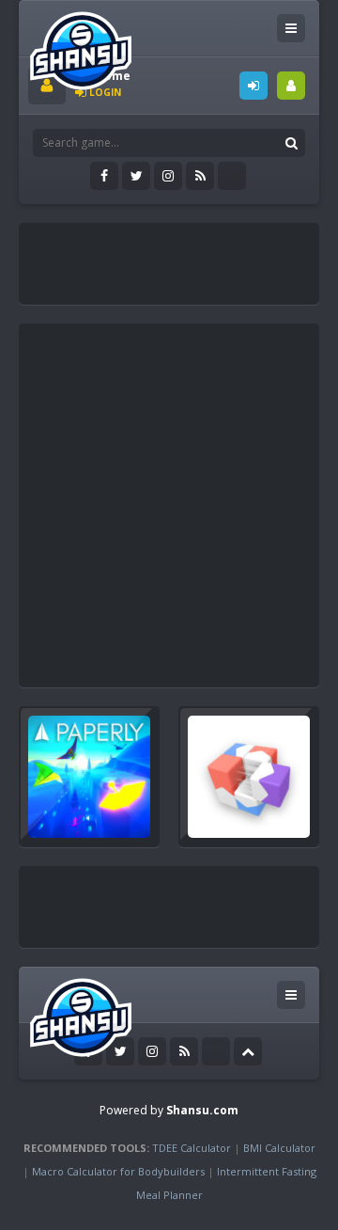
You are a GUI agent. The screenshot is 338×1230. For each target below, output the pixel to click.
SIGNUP (291, 85)
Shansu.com (202, 1110)
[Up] (248, 1051)
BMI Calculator (279, 1148)
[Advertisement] (183, 255)
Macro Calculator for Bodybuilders (118, 1171)
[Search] (291, 143)
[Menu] (291, 28)
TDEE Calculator (191, 1148)
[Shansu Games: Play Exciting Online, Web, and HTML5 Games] (80, 47)
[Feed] (200, 176)
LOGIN (253, 85)
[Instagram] (168, 176)
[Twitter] (136, 176)
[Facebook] (104, 176)
